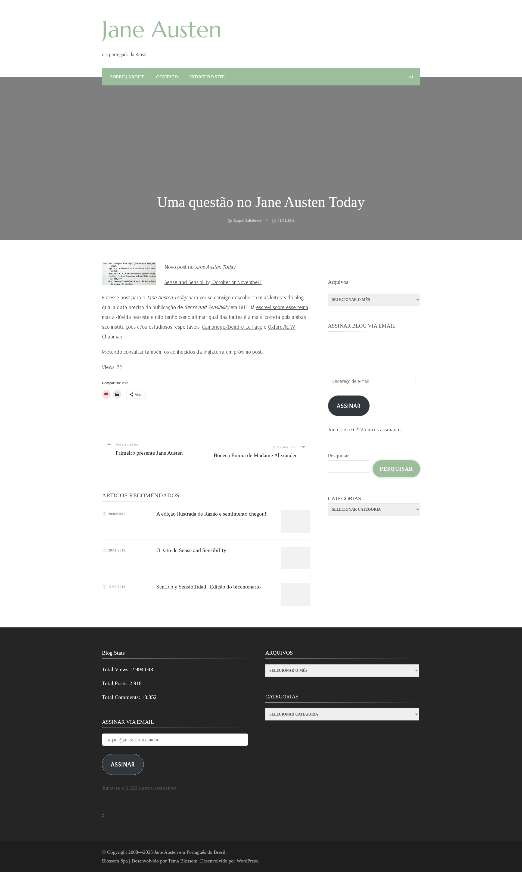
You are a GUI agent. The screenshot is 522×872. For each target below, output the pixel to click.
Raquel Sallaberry (248, 220)
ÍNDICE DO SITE (207, 77)
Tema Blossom (182, 861)
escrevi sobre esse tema (282, 307)
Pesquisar (338, 455)
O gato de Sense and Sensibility (191, 550)
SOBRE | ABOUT (127, 77)
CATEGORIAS (344, 498)
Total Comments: (122, 697)
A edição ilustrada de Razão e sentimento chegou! (211, 514)
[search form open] (411, 76)
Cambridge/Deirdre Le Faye (232, 326)
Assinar (349, 405)
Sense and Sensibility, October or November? (213, 282)
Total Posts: (115, 683)
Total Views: (116, 669)
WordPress (247, 861)
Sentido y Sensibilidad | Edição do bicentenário (208, 587)
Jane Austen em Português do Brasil (189, 852)
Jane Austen (162, 29)
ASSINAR (123, 764)
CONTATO (167, 77)
